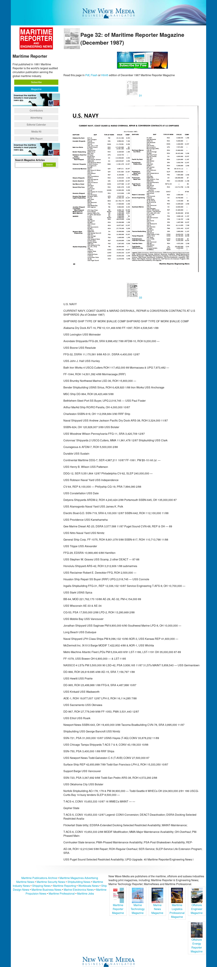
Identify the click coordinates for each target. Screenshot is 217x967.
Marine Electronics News (79, 890)
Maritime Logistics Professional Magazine (177, 911)
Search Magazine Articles (30, 160)
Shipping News (41, 886)
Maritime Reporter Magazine (118, 909)
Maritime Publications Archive (39, 878)
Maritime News (25, 882)
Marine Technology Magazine (138, 909)
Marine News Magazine (157, 909)
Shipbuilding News (78, 882)
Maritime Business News (47, 890)
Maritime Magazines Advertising (79, 878)
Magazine (36, 89)
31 (140, 95)
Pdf (87, 75)
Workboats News (88, 886)
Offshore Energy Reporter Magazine (197, 945)
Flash (94, 75)
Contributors (36, 110)
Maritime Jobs (85, 893)
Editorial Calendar (36, 124)
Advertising (36, 117)
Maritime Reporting (64, 886)
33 (140, 297)
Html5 (104, 75)
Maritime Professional (62, 893)
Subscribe (36, 82)
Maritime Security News (51, 882)
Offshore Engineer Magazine (197, 909)
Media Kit (36, 131)
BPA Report (36, 138)
